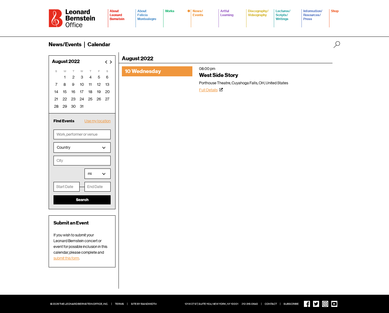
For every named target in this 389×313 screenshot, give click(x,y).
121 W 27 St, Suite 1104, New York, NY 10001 (211, 304)
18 (90, 91)
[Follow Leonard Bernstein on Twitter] (316, 304)
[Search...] (336, 44)
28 (56, 106)
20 (107, 91)
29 (65, 106)
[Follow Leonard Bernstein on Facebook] (307, 304)
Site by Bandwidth (144, 304)
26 (99, 99)
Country (63, 147)
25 (90, 99)
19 (99, 91)
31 (82, 106)
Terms (119, 304)
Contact (271, 304)
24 (82, 99)
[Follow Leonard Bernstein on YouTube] (334, 304)
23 (73, 99)
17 (82, 91)
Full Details (208, 90)
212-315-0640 (250, 304)
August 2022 (66, 61)
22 (65, 99)
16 (73, 91)
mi (89, 173)
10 (82, 84)
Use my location (97, 121)
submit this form (66, 258)
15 (65, 91)
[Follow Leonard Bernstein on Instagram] (325, 304)
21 (56, 99)
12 (99, 84)
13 (107, 84)
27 (107, 99)
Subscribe (291, 304)
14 (56, 91)
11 (90, 84)
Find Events (63, 121)
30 (73, 106)
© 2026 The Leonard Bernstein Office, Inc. (79, 304)
